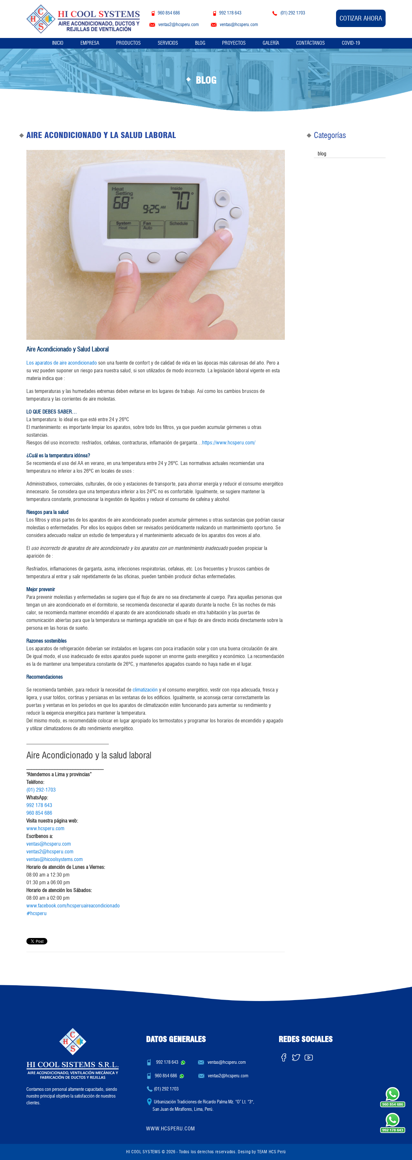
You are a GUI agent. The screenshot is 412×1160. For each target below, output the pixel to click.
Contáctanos (310, 43)
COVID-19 (351, 43)
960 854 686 (39, 813)
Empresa (89, 43)
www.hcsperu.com (45, 828)
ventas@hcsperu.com (48, 844)
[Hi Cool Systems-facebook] (283, 1056)
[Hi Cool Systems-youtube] (309, 1056)
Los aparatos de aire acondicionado (61, 363)
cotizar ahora (361, 18)
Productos (128, 43)
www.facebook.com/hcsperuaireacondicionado (73, 906)
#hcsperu (36, 913)
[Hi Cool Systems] (83, 18)
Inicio (57, 43)
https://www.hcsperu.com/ (228, 443)
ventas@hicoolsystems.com (54, 859)
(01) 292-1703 (41, 790)
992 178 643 (39, 805)
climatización (145, 690)
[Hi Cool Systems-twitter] (296, 1056)
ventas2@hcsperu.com (49, 852)
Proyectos (234, 43)
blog (322, 154)
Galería (271, 43)
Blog (200, 43)
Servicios (168, 43)
